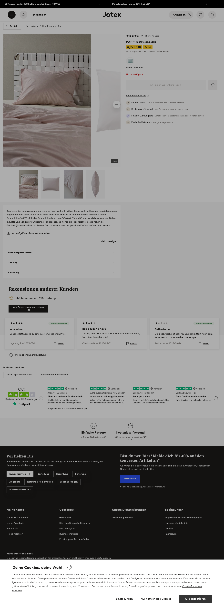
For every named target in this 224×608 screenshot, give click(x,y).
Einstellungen (124, 598)
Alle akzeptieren (195, 598)
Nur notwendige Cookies (156, 598)
